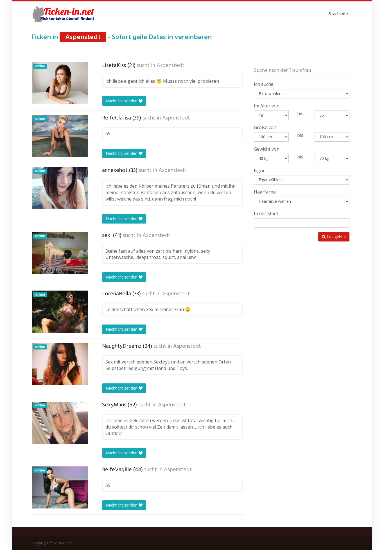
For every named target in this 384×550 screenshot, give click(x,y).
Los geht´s (336, 236)
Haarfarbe (265, 192)
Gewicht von (266, 149)
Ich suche (264, 84)
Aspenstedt (170, 65)
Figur (259, 170)
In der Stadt (266, 213)
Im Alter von (266, 106)
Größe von (265, 127)
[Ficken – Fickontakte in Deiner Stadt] (64, 14)
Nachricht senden (122, 100)
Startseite (338, 14)
